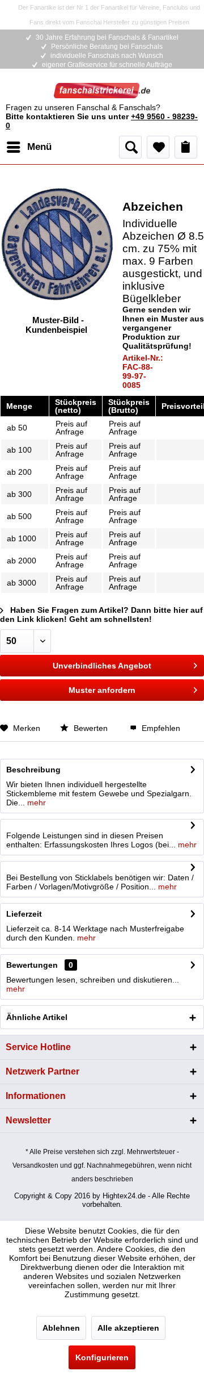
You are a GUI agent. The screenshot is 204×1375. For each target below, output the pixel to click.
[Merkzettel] (158, 147)
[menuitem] (28, 147)
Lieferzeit (24, 913)
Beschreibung (33, 769)
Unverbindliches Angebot (102, 665)
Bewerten (90, 728)
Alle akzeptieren (128, 1327)
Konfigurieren (102, 1357)
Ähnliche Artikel (36, 1017)
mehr (35, 802)
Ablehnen (61, 1327)
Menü (39, 146)
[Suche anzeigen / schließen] (130, 147)
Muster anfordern (102, 690)
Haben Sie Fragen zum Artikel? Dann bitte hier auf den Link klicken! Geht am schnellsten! (101, 614)
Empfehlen (159, 728)
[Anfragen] (186, 147)
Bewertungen (32, 964)
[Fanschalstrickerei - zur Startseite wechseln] (102, 93)
